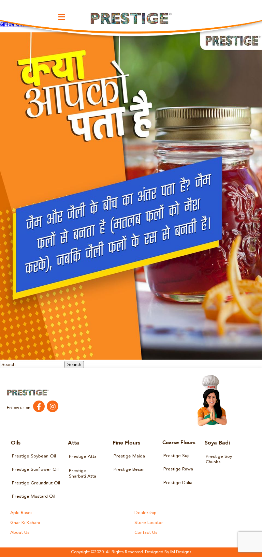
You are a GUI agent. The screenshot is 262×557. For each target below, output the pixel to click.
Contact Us (145, 532)
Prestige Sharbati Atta (82, 474)
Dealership (145, 513)
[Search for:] (32, 365)
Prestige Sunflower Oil (35, 469)
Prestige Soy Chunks (219, 459)
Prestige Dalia (177, 483)
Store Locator (148, 523)
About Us (19, 532)
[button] (62, 16)
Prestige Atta (83, 456)
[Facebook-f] (39, 406)
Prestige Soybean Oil (34, 456)
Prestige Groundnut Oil (36, 483)
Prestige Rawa (178, 469)
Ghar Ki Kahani (25, 523)
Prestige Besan (129, 469)
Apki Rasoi (21, 513)
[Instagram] (52, 406)
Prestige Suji (176, 456)
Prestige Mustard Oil (33, 496)
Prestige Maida (129, 456)
